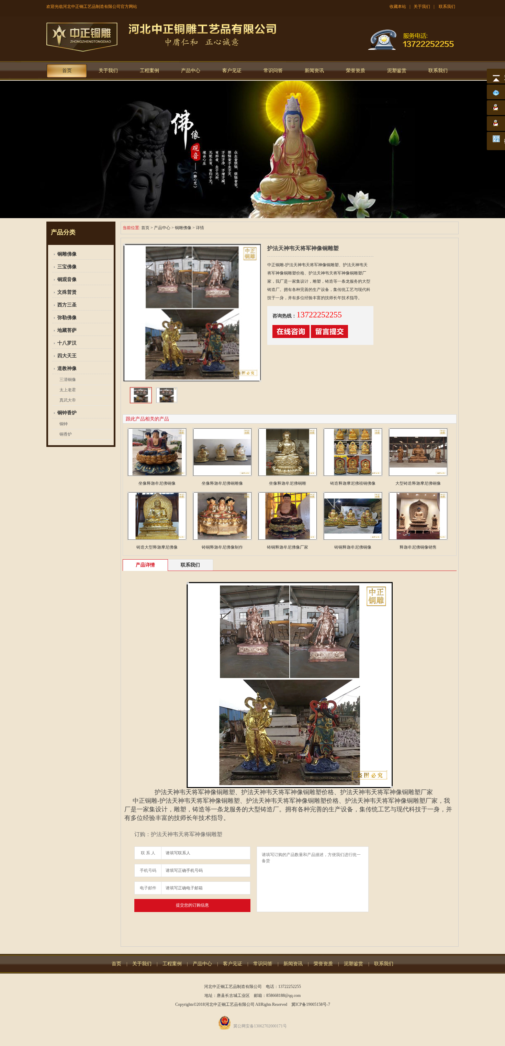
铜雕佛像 (67, 254)
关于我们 (422, 6)
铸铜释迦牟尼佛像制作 (222, 547)
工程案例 (149, 70)
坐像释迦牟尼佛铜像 (157, 483)
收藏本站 (398, 6)
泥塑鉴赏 (396, 70)
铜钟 (63, 423)
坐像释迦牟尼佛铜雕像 (222, 483)
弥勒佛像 (67, 317)
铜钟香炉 (67, 412)
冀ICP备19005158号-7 (310, 1004)
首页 (67, 70)
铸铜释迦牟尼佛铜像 (352, 547)
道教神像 (67, 368)
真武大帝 (67, 400)
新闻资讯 (314, 70)
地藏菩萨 (67, 330)
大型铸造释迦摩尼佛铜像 (418, 483)
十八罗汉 (67, 343)
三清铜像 (67, 379)
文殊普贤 (67, 292)
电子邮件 (148, 888)
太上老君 (67, 389)
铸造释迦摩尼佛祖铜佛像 (352, 483)
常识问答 (273, 70)
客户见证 (232, 70)
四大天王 (67, 355)
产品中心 (190, 70)
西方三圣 (67, 304)
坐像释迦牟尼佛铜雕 (287, 483)
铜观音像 (67, 279)
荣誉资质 (355, 70)
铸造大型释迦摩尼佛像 (157, 547)
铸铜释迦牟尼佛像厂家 (287, 547)
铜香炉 (65, 434)
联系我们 (447, 6)
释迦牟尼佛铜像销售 (418, 547)
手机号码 (148, 870)
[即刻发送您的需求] (291, 336)
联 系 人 (148, 853)
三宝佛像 (67, 266)
